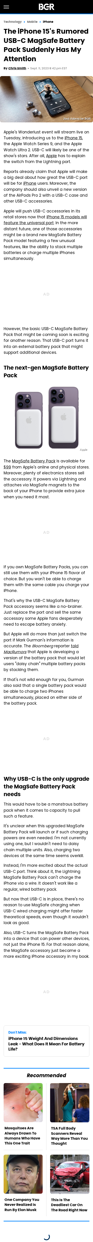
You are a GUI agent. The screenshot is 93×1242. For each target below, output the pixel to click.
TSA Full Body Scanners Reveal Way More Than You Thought (69, 1136)
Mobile (32, 22)
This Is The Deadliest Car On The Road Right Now (69, 1205)
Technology (13, 22)
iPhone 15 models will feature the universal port (45, 220)
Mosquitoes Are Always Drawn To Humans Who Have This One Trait (22, 1136)
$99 (7, 467)
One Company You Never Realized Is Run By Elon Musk (22, 1204)
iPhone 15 (73, 138)
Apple (51, 156)
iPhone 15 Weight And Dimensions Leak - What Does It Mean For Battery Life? (46, 1044)
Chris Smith (17, 68)
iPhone (48, 22)
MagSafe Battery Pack (33, 461)
